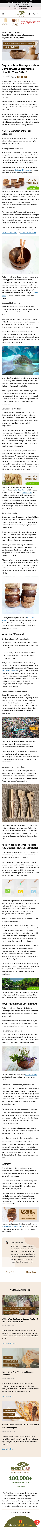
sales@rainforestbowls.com (20, 1512)
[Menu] (3, 13)
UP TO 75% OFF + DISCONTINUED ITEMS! (20, 6)
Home (4, 32)
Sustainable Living (14, 32)
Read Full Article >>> (9, 1343)
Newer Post (31, 1272)
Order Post (9, 1272)
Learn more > (20, 1486)
